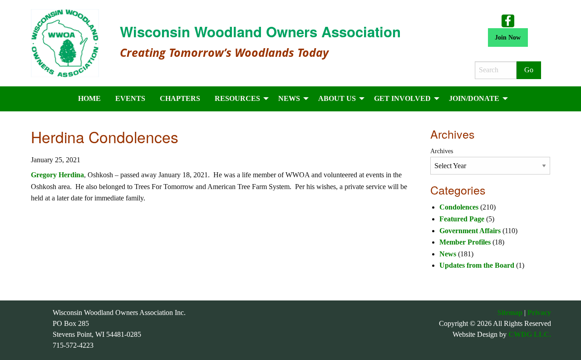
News (447, 254)
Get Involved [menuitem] (402, 98)
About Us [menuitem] (337, 98)
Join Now (508, 37)
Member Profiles (465, 242)
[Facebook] (508, 20)
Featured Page (461, 219)
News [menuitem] (289, 98)
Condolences (458, 207)
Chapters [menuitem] (180, 98)
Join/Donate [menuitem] (474, 98)
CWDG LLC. (529, 334)
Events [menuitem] (130, 98)
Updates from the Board (476, 265)
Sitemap (509, 312)
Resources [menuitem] (237, 98)
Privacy (539, 312)
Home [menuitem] (89, 98)
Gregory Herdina (57, 175)
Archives (441, 151)
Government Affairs (470, 231)
